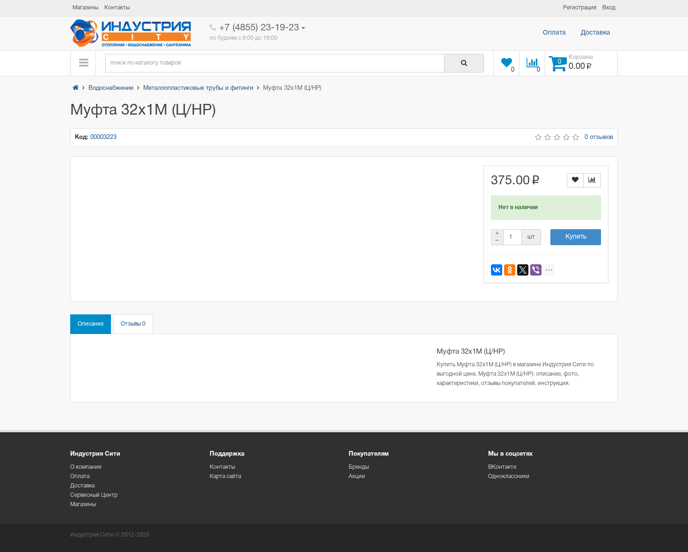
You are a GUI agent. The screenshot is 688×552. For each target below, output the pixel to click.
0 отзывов (599, 137)
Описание (90, 324)
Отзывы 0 (133, 324)
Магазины (83, 504)
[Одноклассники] (509, 270)
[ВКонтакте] (496, 270)
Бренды (359, 467)
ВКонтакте (502, 467)
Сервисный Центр (93, 495)
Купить (575, 237)
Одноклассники (508, 476)
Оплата (554, 33)
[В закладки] (575, 180)
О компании (86, 467)
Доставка (595, 33)
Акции (357, 476)
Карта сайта (225, 476)
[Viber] (536, 270)
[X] (522, 270)
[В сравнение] (592, 180)
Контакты (222, 467)
